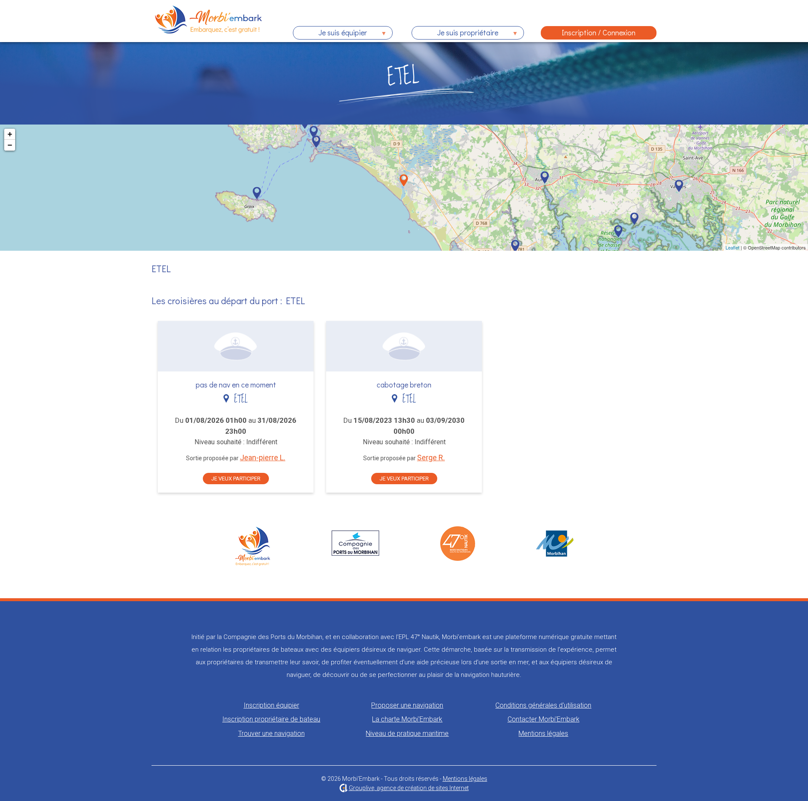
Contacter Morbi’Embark (543, 719)
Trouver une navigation (271, 733)
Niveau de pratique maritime (407, 733)
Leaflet (732, 247)
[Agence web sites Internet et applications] (344, 788)
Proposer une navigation (407, 705)
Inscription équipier (271, 705)
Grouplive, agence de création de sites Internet (409, 788)
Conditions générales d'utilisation (543, 705)
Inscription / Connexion (598, 32)
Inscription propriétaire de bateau (271, 719)
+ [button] (10, 134)
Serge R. (431, 457)
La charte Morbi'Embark (407, 719)
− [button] (10, 145)
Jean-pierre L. (262, 457)
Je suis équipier (330, 33)
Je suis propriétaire (455, 33)
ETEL (238, 399)
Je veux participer (235, 478)
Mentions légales (543, 733)
